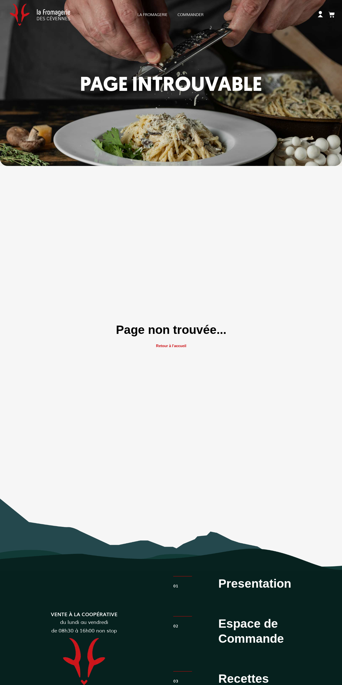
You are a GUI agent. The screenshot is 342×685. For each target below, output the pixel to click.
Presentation (254, 583)
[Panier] (331, 15)
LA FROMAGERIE (152, 15)
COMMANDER (191, 15)
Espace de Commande (251, 631)
